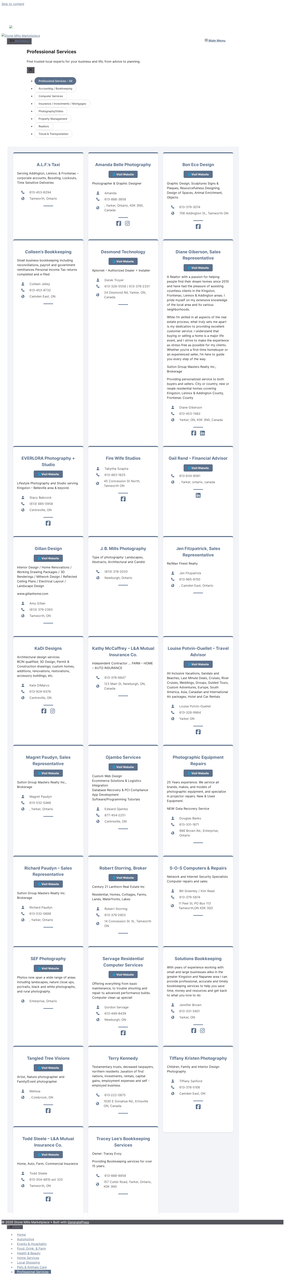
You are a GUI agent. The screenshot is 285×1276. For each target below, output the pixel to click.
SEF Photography (48, 957)
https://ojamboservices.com (123, 765)
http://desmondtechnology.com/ (123, 260)
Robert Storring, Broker (123, 866)
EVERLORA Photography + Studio (48, 460)
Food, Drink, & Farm (31, 1247)
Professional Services (32, 1271)
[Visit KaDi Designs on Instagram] (52, 710)
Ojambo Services (123, 756)
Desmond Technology (123, 250)
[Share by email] (30, 26)
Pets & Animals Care (32, 1266)
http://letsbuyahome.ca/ (198, 266)
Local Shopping (28, 1261)
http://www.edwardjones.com (198, 466)
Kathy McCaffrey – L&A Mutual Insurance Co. (123, 650)
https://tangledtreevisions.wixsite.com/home (48, 1066)
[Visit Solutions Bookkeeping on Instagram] (202, 1030)
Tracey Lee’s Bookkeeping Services (123, 1140)
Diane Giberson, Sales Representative (198, 253)
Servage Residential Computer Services (123, 960)
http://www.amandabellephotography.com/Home (123, 173)
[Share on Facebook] (11, 26)
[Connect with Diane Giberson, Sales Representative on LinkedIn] (202, 432)
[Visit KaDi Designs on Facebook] (44, 710)
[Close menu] (31, 69)
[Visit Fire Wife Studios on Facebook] (123, 498)
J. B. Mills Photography (123, 547)
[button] (215, 39)
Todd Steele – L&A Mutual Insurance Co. (48, 1140)
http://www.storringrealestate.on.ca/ (123, 876)
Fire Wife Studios (123, 457)
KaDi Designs (48, 647)
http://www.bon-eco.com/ (198, 173)
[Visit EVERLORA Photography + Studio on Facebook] (48, 522)
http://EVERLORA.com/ (48, 473)
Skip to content (13, 4)
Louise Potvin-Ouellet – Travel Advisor (198, 650)
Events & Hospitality (32, 1243)
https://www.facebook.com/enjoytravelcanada (198, 663)
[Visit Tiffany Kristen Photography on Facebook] (198, 1106)
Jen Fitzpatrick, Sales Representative (198, 550)
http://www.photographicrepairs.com (198, 772)
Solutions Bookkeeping (198, 957)
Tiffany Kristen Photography (198, 1057)
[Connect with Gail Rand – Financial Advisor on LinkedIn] (198, 494)
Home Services (28, 1257)
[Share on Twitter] (18, 26)
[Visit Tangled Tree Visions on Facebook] (48, 1110)
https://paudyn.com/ (48, 772)
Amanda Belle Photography (123, 163)
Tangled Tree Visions (48, 1057)
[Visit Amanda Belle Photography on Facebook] (118, 222)
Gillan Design (48, 547)
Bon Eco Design (198, 163)
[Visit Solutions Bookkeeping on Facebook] (193, 1030)
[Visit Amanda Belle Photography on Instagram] (127, 222)
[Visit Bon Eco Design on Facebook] (198, 225)
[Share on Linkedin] (24, 26)
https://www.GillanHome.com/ (48, 557)
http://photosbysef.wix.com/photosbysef (48, 967)
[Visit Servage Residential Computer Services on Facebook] (123, 1032)
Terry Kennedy (123, 1057)
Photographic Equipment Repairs (198, 759)
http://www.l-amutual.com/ (48, 1153)
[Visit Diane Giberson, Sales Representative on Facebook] (193, 432)
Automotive (25, 1238)
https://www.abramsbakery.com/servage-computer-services (123, 973)
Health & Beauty (29, 1252)
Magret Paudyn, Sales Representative (48, 759)
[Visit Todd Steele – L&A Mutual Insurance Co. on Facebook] (48, 1198)
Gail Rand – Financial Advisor (198, 457)
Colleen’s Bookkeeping (48, 250)
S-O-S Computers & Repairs (198, 866)
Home (21, 1233)
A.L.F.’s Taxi (48, 163)
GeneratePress (78, 1221)
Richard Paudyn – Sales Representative (48, 870)
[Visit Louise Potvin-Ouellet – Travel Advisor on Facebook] (198, 731)
